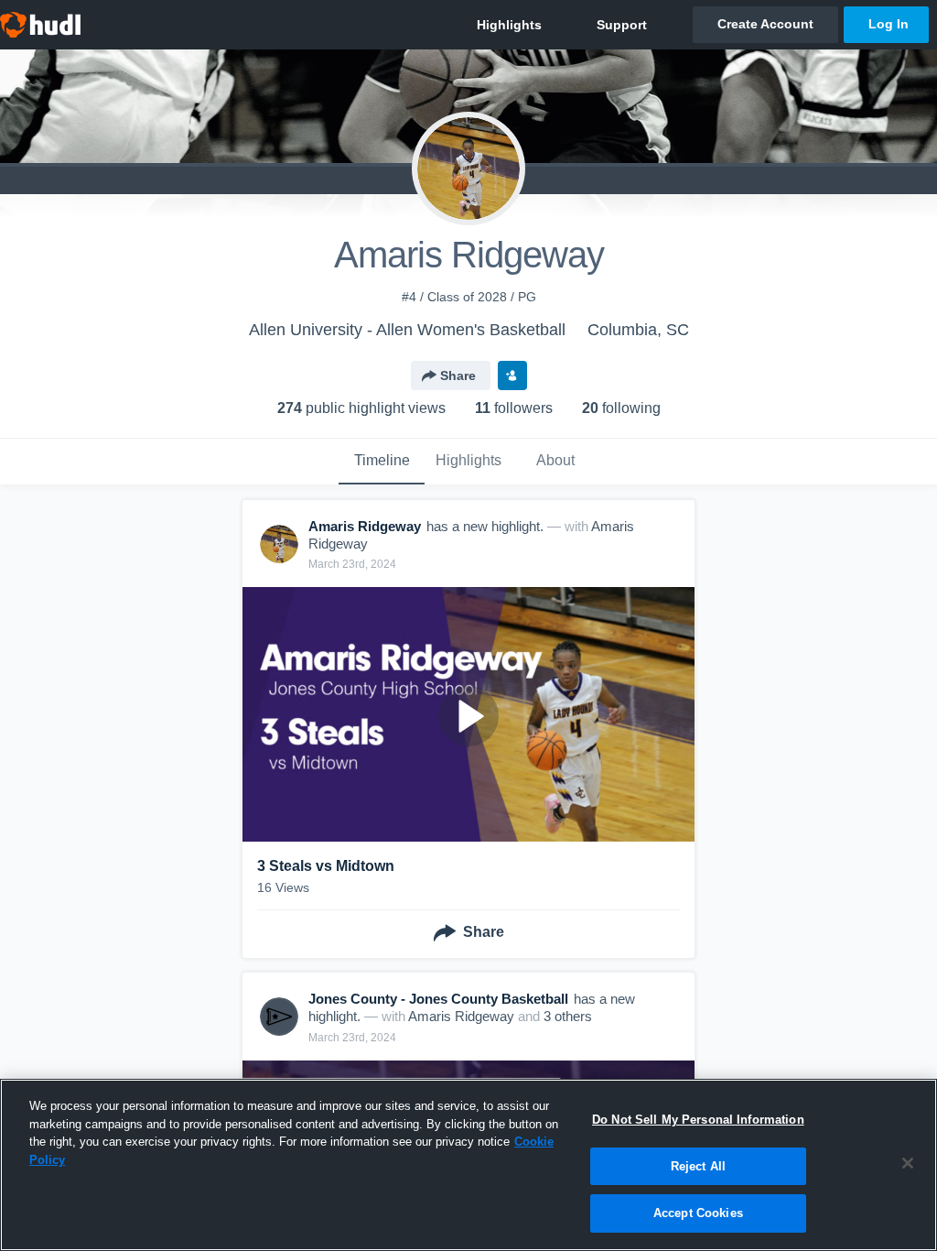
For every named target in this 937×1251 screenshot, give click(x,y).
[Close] (908, 1163)
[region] (468, 1165)
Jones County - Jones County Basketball (438, 998)
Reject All (698, 1166)
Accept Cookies (698, 1213)
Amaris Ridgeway (461, 1016)
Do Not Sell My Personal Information (698, 1119)
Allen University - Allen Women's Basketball (407, 330)
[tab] (382, 461)
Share (458, 375)
